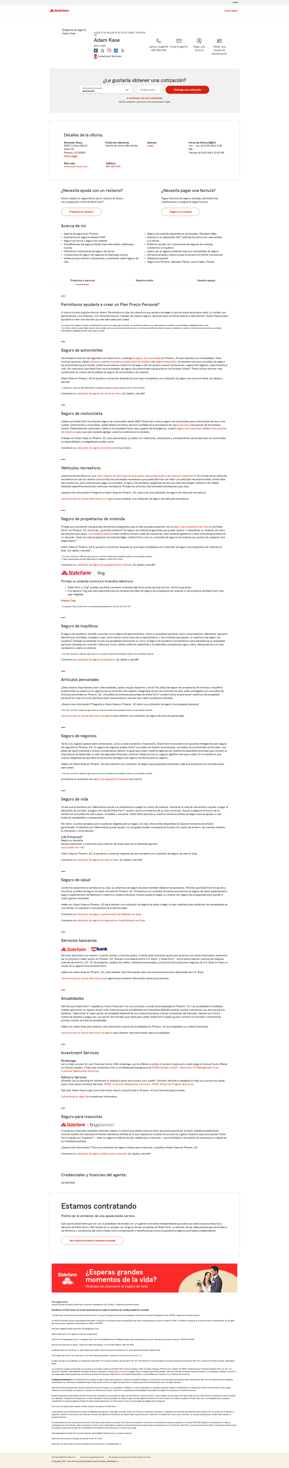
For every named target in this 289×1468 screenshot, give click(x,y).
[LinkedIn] (116, 51)
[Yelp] (123, 51)
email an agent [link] (77, 1096)
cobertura (95, 361)
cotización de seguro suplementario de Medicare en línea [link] (109, 914)
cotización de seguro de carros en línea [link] (99, 393)
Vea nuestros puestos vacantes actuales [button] (92, 1240)
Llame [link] (64, 498)
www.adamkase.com (76, 166)
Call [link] (63, 1096)
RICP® (103, 46)
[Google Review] (103, 51)
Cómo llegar (71, 156)
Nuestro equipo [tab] (206, 280)
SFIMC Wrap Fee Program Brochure (172, 1084)
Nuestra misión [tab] (144, 280)
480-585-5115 (113, 166)
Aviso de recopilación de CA (92, 1457)
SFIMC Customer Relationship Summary (127, 1084)
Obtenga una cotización (187, 89)
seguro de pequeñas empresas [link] (110, 779)
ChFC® (97, 46)
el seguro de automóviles (147, 358)
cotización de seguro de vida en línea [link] (97, 859)
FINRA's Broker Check (164, 1067)
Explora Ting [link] (68, 600)
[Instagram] (109, 51)
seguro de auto (180, 425)
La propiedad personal (101, 533)
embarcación (157, 476)
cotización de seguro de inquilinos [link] (96, 659)
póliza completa (119, 1372)
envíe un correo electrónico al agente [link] (92, 715)
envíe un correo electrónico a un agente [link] (93, 498)
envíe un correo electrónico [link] (86, 978)
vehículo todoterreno (183, 476)
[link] (179, 49)
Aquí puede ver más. (73, 847)
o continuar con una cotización (144, 98)
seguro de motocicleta (189, 428)
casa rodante (104, 476)
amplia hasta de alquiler (135, 361)
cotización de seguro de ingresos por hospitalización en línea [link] (111, 920)
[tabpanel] (144, 151)
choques (115, 361)
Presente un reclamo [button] (81, 211)
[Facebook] (96, 51)
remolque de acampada (130, 476)
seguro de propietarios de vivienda (192, 526)
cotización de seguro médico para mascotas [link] (102, 1153)
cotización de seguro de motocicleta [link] (97, 448)
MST (212, 142)
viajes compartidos (166, 361)
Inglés (150, 145)
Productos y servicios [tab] (82, 280)
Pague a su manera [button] (181, 211)
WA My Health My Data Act (63, 1457)
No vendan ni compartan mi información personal (129, 1457)
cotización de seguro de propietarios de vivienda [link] (104, 564)
